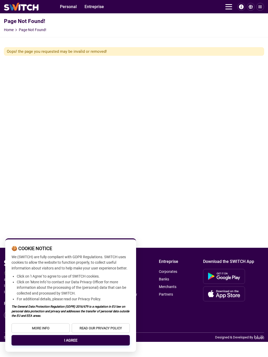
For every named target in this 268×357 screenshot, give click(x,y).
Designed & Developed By (234, 337)
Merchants (14, 25)
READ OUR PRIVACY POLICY (101, 328)
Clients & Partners (20, 30)
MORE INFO (40, 328)
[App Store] (224, 293)
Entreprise (94, 6)
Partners (166, 294)
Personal (68, 6)
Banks (9, 20)
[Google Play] (224, 276)
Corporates (14, 15)
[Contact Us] (241, 6)
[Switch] (21, 7)
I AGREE (70, 340)
